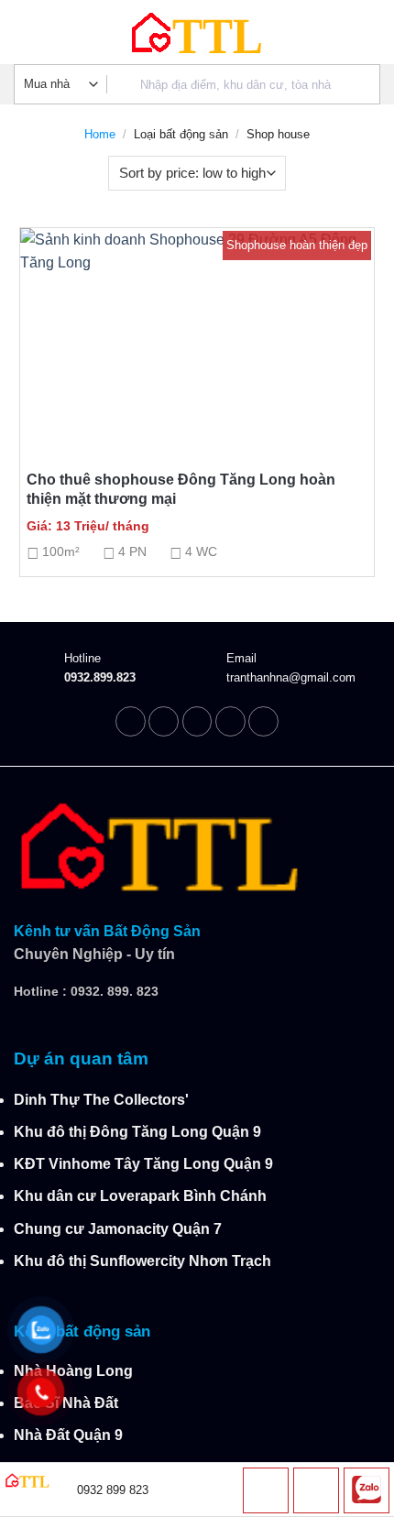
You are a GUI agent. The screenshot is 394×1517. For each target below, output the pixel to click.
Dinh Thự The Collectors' (101, 1100)
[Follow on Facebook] (130, 721)
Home (99, 134)
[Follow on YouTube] (263, 721)
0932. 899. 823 (115, 991)
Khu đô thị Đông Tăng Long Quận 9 (137, 1132)
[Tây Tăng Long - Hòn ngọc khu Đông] (197, 32)
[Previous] (55, 471)
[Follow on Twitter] (197, 721)
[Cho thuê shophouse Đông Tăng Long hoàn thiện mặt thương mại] (197, 334)
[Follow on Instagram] (163, 721)
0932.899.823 (100, 677)
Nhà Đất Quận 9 (68, 1435)
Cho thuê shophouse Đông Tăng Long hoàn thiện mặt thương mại (181, 489)
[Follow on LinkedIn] (230, 721)
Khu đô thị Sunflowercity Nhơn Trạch (142, 1261)
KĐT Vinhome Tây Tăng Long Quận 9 (143, 1164)
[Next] (338, 471)
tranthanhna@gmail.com (291, 677)
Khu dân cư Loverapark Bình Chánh (140, 1196)
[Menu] (25, 32)
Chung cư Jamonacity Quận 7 (118, 1229)
